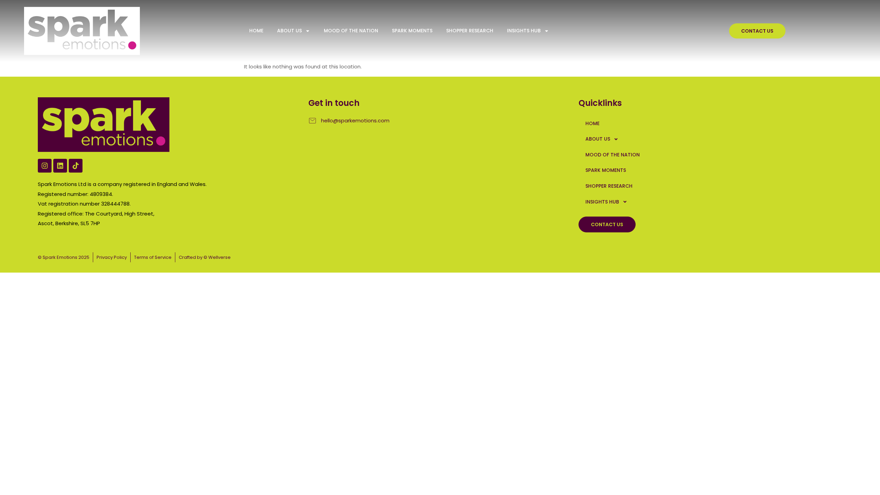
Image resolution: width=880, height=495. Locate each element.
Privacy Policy (112, 257)
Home (256, 30)
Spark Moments (412, 30)
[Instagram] (45, 166)
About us (289, 30)
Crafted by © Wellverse (205, 257)
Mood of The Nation (351, 30)
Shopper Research (469, 30)
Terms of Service (153, 257)
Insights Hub (524, 30)
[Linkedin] (60, 166)
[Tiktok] (75, 166)
